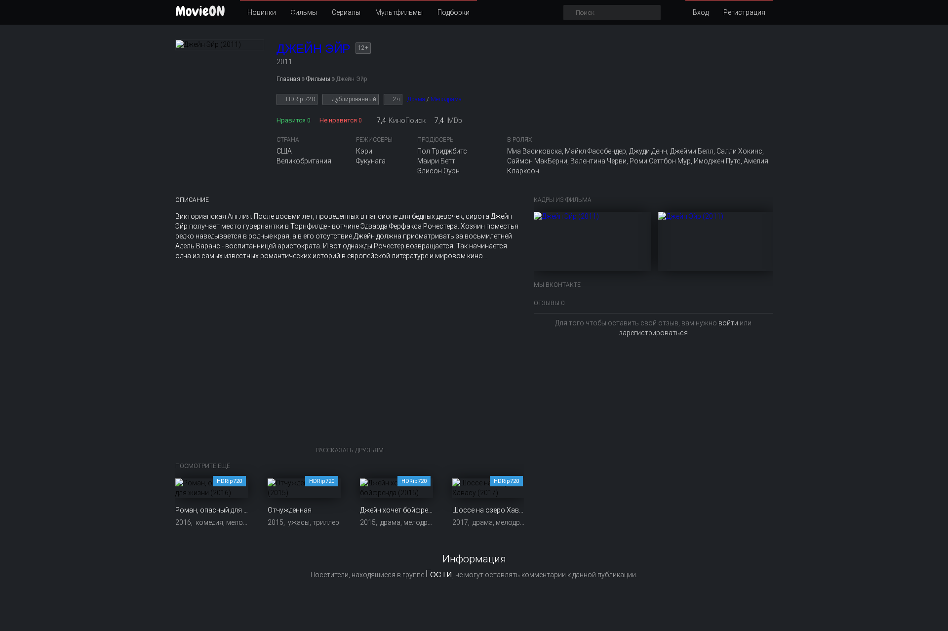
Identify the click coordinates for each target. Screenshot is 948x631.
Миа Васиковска (534, 151)
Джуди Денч (648, 151)
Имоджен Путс (717, 161)
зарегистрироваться (653, 333)
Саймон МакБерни (537, 161)
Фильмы (304, 12)
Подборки (453, 12)
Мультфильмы (399, 12)
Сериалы (346, 12)
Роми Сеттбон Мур (660, 161)
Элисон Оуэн (438, 171)
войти (728, 323)
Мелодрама (446, 99)
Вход (701, 12)
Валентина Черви (598, 161)
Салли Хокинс (739, 151)
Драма (416, 99)
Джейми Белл (691, 151)
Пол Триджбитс (442, 151)
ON (200, 11)
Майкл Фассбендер (595, 151)
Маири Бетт (436, 161)
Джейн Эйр (313, 48)
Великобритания (303, 161)
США (284, 151)
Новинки (261, 12)
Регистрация (744, 12)
